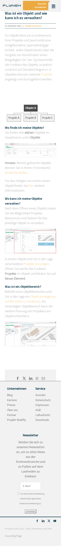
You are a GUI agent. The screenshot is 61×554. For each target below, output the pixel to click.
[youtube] (55, 521)
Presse (11, 405)
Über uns (12, 410)
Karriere (12, 400)
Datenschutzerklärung (29, 503)
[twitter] (49, 521)
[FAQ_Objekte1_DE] (30, 145)
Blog (10, 395)
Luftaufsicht (42, 415)
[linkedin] (43, 521)
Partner (11, 415)
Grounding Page (13, 535)
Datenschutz (43, 400)
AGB (38, 410)
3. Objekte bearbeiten (32, 26)
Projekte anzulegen (36, 264)
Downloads (42, 420)
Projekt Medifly (16, 420)
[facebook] (37, 521)
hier (31, 185)
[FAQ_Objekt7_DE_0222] (30, 323)
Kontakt (40, 395)
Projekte (46, 74)
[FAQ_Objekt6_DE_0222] (30, 230)
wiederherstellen (16, 172)
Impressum (42, 405)
